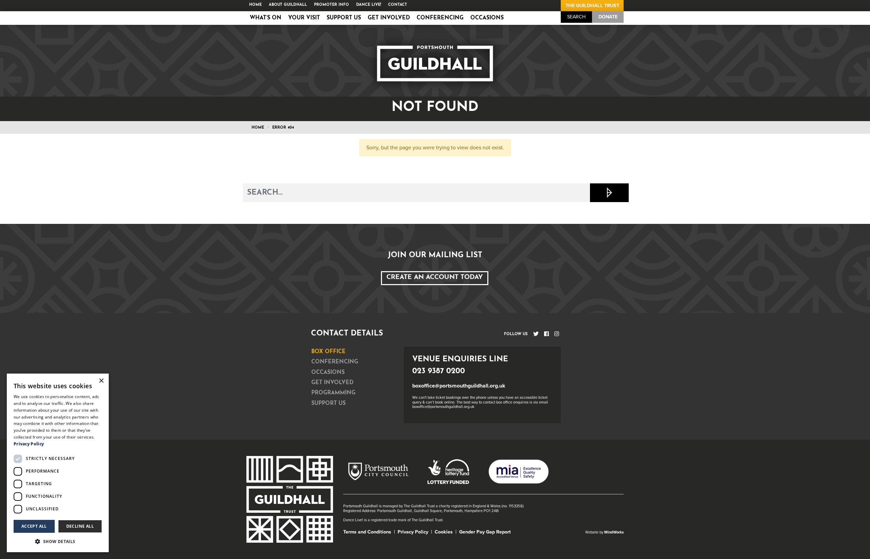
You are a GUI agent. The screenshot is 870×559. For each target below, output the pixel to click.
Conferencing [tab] (334, 362)
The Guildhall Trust (592, 6)
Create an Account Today (434, 277)
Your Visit (304, 18)
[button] (58, 541)
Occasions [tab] (328, 372)
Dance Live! (368, 5)
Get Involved (389, 18)
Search (576, 17)
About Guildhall (288, 5)
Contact (397, 5)
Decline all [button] (80, 526)
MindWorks (614, 532)
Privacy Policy (413, 532)
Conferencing (440, 18)
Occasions (487, 18)
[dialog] (58, 463)
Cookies (444, 532)
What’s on (265, 18)
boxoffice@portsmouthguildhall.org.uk (458, 385)
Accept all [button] (34, 526)
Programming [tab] (333, 393)
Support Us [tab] (328, 403)
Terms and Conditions (367, 532)
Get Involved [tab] (332, 382)
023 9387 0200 (438, 371)
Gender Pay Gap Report (485, 532)
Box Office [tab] (328, 352)
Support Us (344, 18)
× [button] (101, 380)
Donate (607, 17)
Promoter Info (331, 5)
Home (255, 5)
